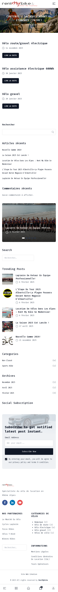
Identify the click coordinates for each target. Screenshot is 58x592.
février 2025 (8, 393)
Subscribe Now (29, 451)
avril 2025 (7, 387)
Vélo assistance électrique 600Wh (28, 68)
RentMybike (43, 580)
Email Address (12, 437)
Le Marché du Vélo (11, 519)
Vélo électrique (42, 527)
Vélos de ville (42, 533)
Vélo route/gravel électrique (24, 43)
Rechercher (8, 124)
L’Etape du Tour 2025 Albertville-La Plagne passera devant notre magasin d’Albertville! (26, 171)
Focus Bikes (8, 529)
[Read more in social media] (5, 502)
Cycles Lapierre (10, 524)
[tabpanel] (29, 222)
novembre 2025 (8, 382)
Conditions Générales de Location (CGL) (42, 558)
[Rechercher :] (18, 258)
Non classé (7, 360)
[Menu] (54, 4)
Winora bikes (8, 539)
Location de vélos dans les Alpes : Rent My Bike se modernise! (26, 162)
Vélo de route (41, 525)
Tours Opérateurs (39, 564)
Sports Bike (7, 366)
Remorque (38, 522)
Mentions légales (39, 551)
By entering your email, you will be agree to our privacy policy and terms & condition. (30, 461)
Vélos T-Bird (8, 534)
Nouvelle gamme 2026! (12, 150)
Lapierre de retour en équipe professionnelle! (24, 178)
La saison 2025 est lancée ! (15, 155)
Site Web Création (29, 574)
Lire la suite (10, 55)
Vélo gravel (11, 94)
